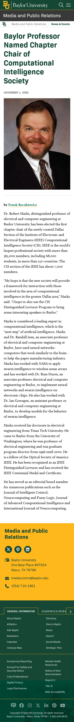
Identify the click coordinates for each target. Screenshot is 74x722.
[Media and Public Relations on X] (8, 549)
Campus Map (14, 647)
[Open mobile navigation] (69, 6)
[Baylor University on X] (37, 707)
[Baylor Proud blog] (13, 707)
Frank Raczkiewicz (22, 205)
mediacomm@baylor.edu (30, 578)
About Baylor (14, 618)
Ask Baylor (13, 630)
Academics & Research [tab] (56, 611)
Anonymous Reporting (19, 661)
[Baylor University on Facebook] (21, 707)
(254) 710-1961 (23, 585)
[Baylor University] (25, 5)
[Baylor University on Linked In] (45, 707)
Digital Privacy (15, 682)
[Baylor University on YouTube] (61, 707)
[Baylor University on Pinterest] (54, 707)
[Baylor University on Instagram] (29, 707)
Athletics (12, 624)
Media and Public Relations (32, 15)
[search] (59, 5)
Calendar (12, 641)
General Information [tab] (21, 611)
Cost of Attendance (17, 676)
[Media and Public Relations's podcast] (18, 549)
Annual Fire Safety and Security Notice (19, 668)
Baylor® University (33, 712)
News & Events (60, 24)
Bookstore (12, 635)
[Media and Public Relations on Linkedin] (28, 549)
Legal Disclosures (17, 688)
